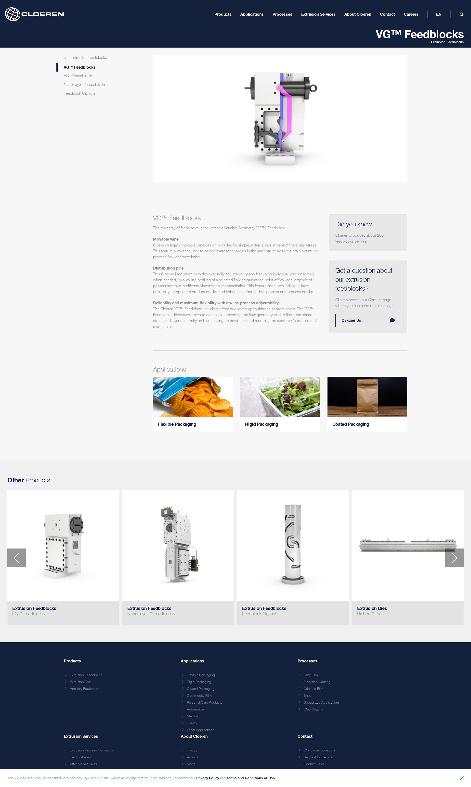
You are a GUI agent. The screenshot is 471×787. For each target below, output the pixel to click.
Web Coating (313, 710)
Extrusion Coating (317, 683)
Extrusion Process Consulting (92, 751)
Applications (192, 662)
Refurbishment (81, 758)
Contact (305, 737)
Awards (192, 758)
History (192, 751)
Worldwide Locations (319, 751)
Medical (192, 717)
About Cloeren (194, 737)
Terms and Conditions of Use (251, 778)
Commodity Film (199, 697)
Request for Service (318, 758)
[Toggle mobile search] (461, 14)
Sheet (308, 697)
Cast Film (311, 676)
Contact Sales (314, 765)
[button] (16, 559)
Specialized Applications (322, 704)
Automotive (195, 710)
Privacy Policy (207, 778)
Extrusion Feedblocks (447, 44)
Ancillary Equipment (84, 690)
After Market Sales (83, 765)
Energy (192, 724)
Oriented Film (314, 690)
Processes (307, 662)
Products (72, 662)
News (191, 765)
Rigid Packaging (199, 683)
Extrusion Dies (81, 683)
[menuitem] (439, 14)
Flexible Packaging (201, 676)
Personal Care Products (204, 704)
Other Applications (200, 731)
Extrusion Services (81, 737)
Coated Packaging (200, 690)
